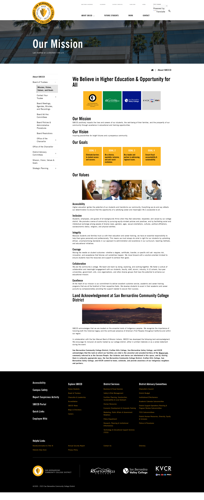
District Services (118, 4)
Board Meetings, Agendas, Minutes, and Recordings (45, 106)
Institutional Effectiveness (148, 397)
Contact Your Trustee (42, 97)
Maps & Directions (74, 410)
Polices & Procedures (146, 423)
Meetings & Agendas (87, 4)
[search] (169, 11)
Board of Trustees (40, 82)
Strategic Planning (40, 168)
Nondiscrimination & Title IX (43, 446)
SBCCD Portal (39, 404)
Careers (70, 414)
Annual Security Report (76, 446)
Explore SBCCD (75, 384)
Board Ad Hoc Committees (43, 116)
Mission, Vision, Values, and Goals (45, 89)
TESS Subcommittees (146, 412)
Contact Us (107, 446)
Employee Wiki (40, 418)
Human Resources (110, 404)
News (144, 4)
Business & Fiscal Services (113, 389)
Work (130, 15)
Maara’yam (163, 353)
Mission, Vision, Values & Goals (43, 161)
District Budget (144, 393)
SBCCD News (73, 406)
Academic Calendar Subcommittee (151, 401)
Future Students (111, 15)
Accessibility (39, 382)
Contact (146, 15)
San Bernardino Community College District (59, 486)
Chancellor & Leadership (77, 397)
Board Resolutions (44, 133)
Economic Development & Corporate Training (120, 408)
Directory (132, 4)
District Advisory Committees (40, 153)
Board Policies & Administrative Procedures (44, 125)
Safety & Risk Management (113, 393)
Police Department (110, 419)
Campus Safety (40, 390)
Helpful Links (39, 441)
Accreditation (73, 401)
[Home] (152, 70)
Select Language (157, 4)
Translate (160, 11)
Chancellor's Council (146, 389)
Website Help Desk (39, 450)
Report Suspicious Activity (46, 397)
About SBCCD (86, 15)
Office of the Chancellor (42, 140)
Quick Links (38, 411)
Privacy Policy (73, 450)
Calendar (102, 4)
